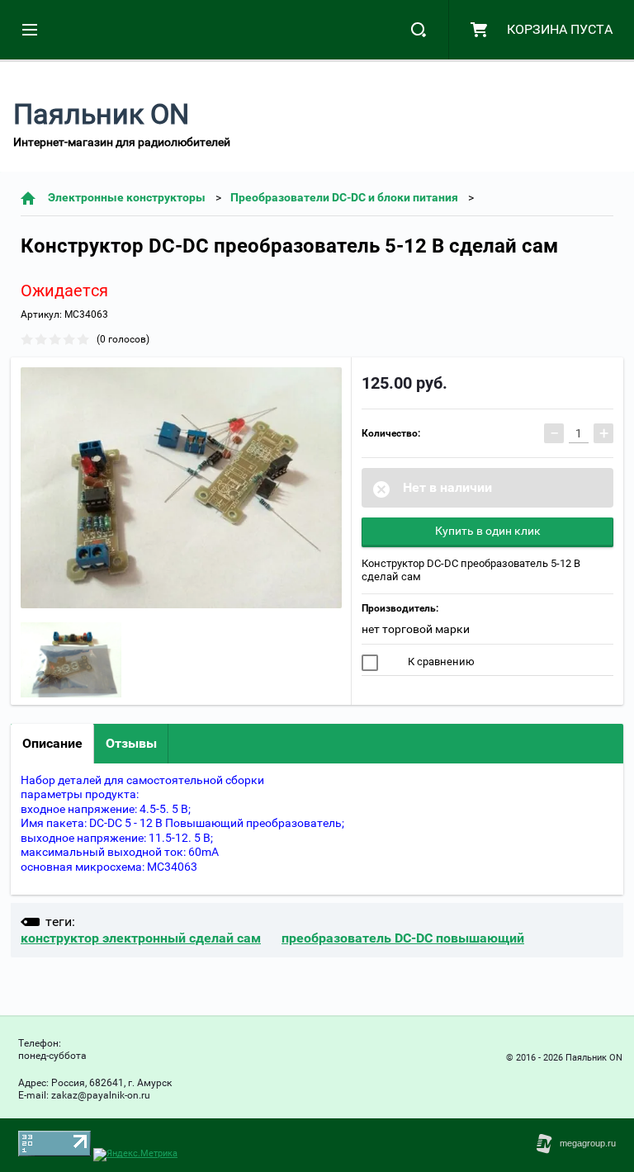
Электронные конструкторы (127, 197)
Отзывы (131, 743)
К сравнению (440, 661)
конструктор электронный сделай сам (141, 938)
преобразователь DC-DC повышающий (403, 938)
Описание (52, 743)
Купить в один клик (488, 530)
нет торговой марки (416, 629)
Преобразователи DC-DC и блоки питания (344, 197)
